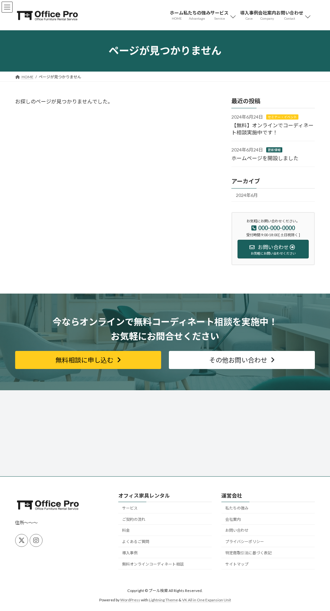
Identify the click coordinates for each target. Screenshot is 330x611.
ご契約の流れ (133, 519)
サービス (130, 507)
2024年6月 (247, 195)
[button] (88, 360)
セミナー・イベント (282, 117)
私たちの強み (236, 507)
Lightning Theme (163, 599)
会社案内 (233, 519)
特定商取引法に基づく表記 (248, 552)
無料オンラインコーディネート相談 (153, 563)
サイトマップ (236, 563)
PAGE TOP (316, 586)
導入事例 (130, 552)
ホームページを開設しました (264, 158)
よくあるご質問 (135, 541)
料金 (126, 530)
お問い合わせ (236, 530)
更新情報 (274, 150)
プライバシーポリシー (244, 541)
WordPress (130, 599)
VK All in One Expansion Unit (206, 599)
